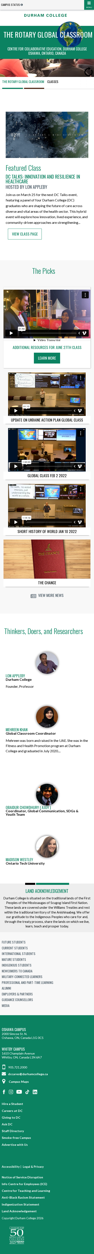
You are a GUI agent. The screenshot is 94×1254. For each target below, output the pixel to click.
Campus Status (10, 5)
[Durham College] (47, 15)
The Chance (47, 582)
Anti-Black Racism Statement (23, 1197)
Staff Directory (13, 1131)
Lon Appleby (15, 676)
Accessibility (11, 1166)
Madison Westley (19, 860)
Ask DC (7, 1124)
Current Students (15, 947)
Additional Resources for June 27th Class (47, 347)
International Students (18, 953)
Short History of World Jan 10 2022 (47, 531)
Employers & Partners (17, 994)
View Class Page (25, 234)
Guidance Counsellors (17, 999)
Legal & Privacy (33, 1166)
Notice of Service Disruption (22, 1177)
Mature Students (14, 959)
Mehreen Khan (17, 730)
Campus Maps (19, 1081)
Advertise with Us (15, 1144)
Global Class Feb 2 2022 (47, 475)
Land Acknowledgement (47, 891)
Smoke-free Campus (16, 1137)
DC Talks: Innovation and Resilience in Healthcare (43, 179)
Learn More (48, 359)
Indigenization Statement (20, 1204)
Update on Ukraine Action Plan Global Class (47, 420)
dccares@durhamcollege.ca (27, 1074)
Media (5, 1005)
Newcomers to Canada (17, 970)
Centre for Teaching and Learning (26, 1191)
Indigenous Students (16, 965)
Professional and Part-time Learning (27, 982)
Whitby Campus (13, 1049)
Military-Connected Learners (22, 976)
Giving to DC (11, 1117)
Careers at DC (12, 1111)
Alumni (6, 988)
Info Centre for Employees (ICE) (24, 1184)
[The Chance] (47, 559)
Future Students (14, 942)
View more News (50, 595)
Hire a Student (12, 1104)
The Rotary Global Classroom (23, 81)
